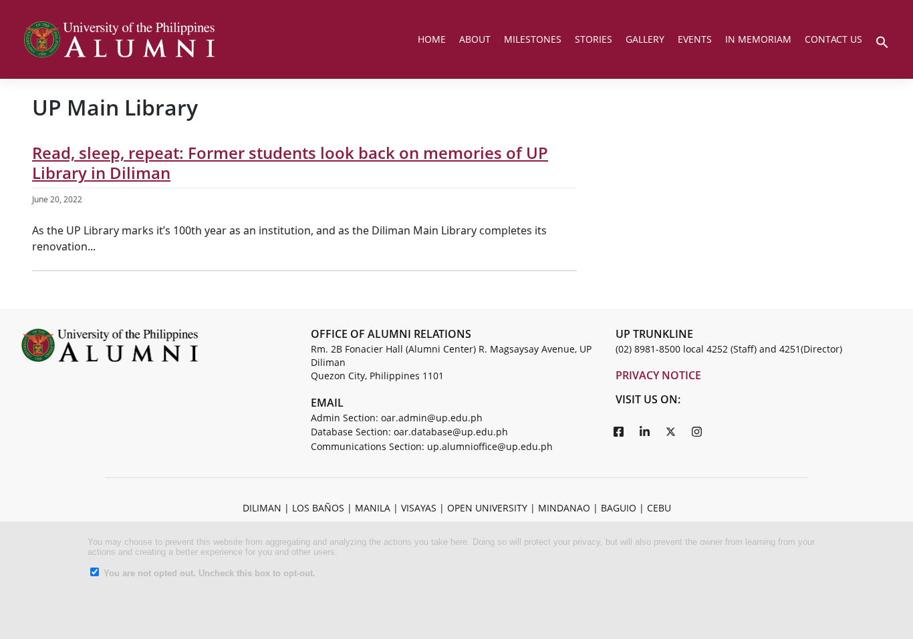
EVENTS (695, 39)
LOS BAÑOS (318, 507)
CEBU (659, 507)
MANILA (372, 507)
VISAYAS (418, 507)
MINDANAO (564, 507)
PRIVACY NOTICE (658, 375)
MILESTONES (532, 39)
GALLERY (645, 39)
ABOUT (475, 39)
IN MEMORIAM (758, 39)
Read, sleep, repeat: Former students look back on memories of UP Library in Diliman (290, 163)
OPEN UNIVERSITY (487, 507)
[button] (882, 40)
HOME (432, 39)
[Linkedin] (645, 431)
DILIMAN (262, 507)
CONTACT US (833, 39)
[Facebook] (619, 431)
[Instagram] (697, 431)
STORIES (593, 39)
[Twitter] (671, 431)
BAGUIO (618, 507)
